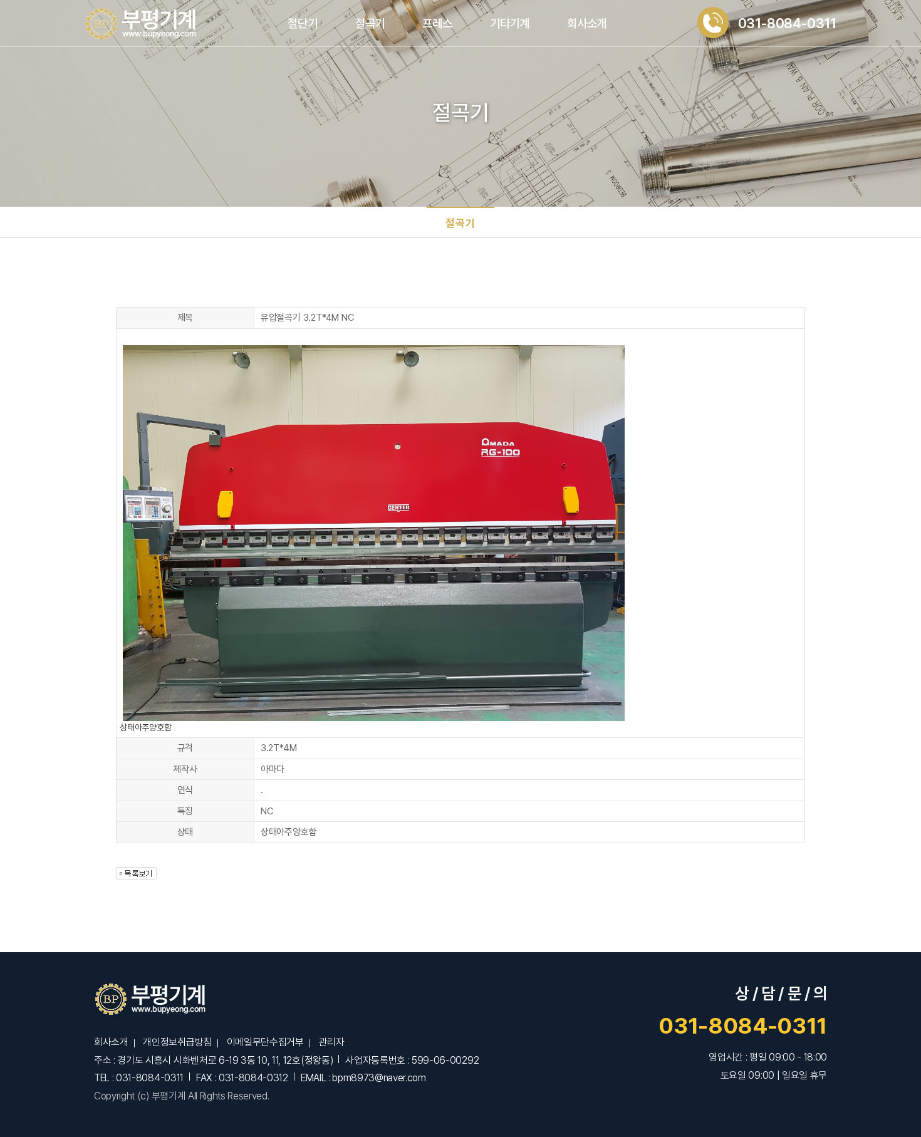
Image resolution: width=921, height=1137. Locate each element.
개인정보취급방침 (177, 1042)
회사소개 (586, 23)
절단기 (302, 23)
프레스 (437, 23)
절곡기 (370, 23)
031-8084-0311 (742, 1025)
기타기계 (509, 23)
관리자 (331, 1042)
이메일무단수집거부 (265, 1042)
